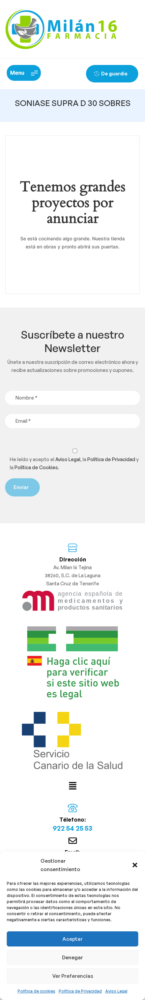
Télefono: (72, 819)
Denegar (72, 957)
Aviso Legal (116, 991)
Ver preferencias (72, 976)
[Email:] (72, 840)
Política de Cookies (36, 467)
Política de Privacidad (80, 991)
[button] (135, 865)
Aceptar (72, 939)
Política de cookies (36, 991)
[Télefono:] (72, 808)
